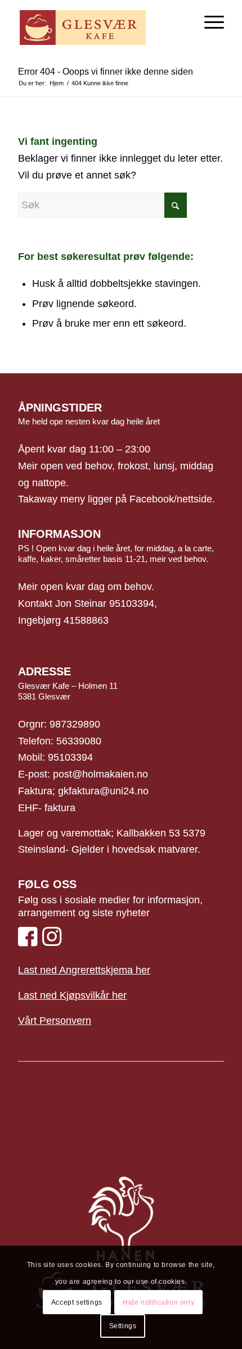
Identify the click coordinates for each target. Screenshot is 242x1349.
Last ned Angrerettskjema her (84, 970)
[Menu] (208, 22)
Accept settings (76, 1302)
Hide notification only (158, 1302)
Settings (123, 1326)
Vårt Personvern (54, 1020)
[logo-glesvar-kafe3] (100, 22)
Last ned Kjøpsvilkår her (72, 995)
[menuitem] (208, 22)
